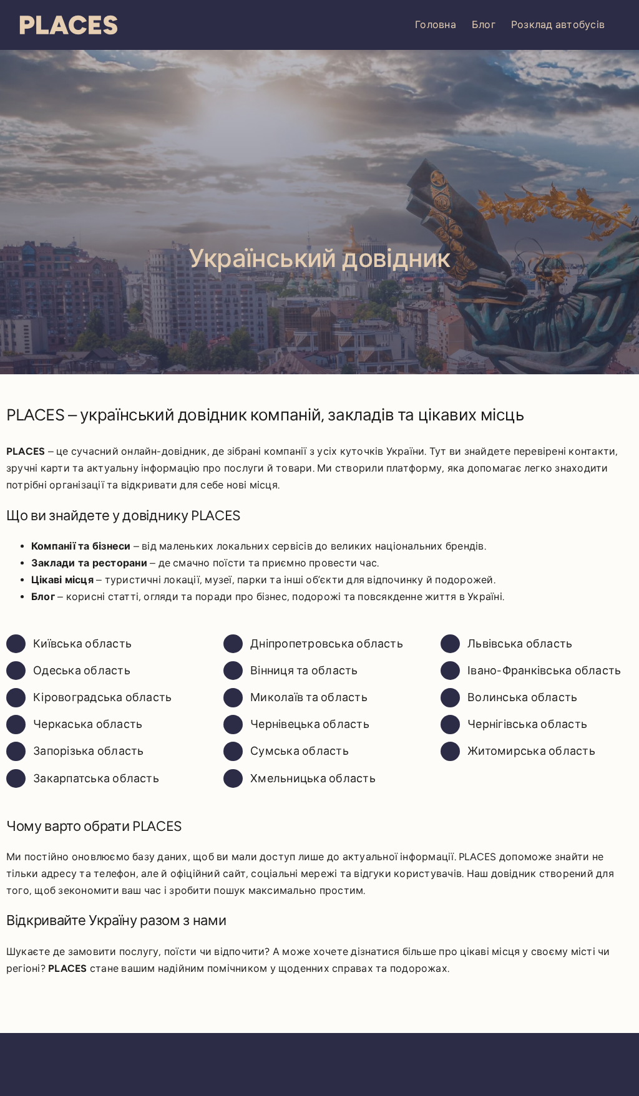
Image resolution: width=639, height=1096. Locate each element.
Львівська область (519, 644)
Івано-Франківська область (544, 670)
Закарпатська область (96, 778)
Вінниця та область (304, 670)
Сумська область (299, 751)
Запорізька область (88, 751)
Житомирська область (531, 751)
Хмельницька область (313, 778)
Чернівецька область (309, 724)
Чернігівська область (527, 724)
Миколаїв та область (309, 697)
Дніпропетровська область (326, 644)
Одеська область (81, 670)
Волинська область (522, 697)
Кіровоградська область (102, 697)
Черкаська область (87, 724)
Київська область (82, 644)
